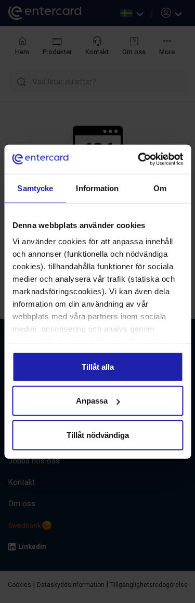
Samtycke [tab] (35, 187)
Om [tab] (159, 187)
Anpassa (92, 400)
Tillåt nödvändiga (98, 434)
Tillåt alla (98, 366)
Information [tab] (97, 187)
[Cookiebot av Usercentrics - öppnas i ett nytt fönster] (139, 159)
